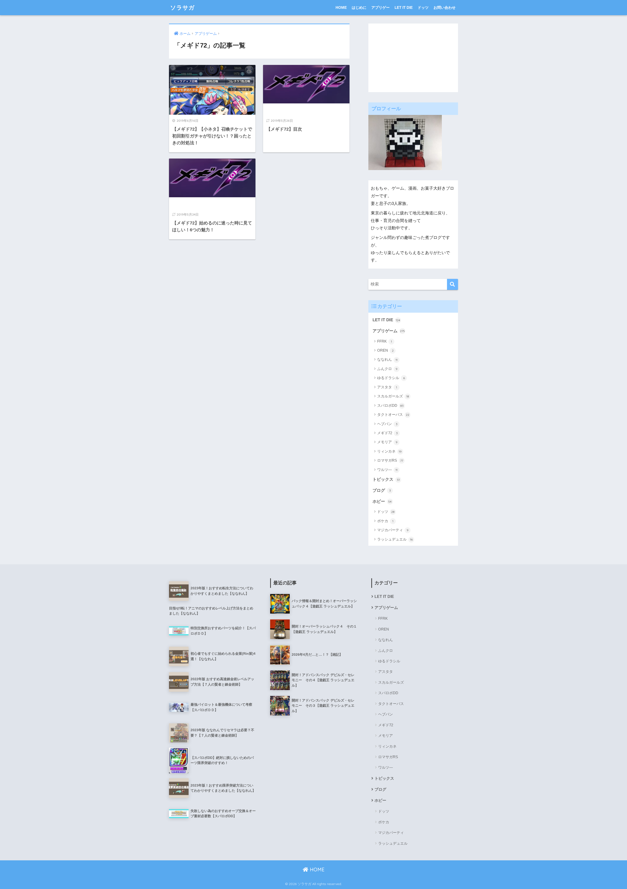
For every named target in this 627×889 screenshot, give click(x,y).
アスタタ (387, 387)
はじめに (359, 7)
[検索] (452, 284)
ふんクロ (387, 369)
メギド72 (387, 433)
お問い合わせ (445, 7)
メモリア (387, 442)
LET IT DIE (404, 7)
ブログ (382, 490)
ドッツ (423, 7)
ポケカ (385, 521)
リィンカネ (389, 451)
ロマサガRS (390, 460)
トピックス (386, 479)
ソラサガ (182, 7)
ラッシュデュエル (395, 539)
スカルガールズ (393, 396)
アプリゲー (380, 7)
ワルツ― (387, 470)
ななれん (387, 359)
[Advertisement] (413, 58)
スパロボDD (390, 405)
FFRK (384, 341)
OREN (385, 350)
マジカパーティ (393, 530)
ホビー (382, 501)
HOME (341, 7)
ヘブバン (387, 424)
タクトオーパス (393, 414)
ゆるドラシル (391, 378)
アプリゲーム (389, 331)
